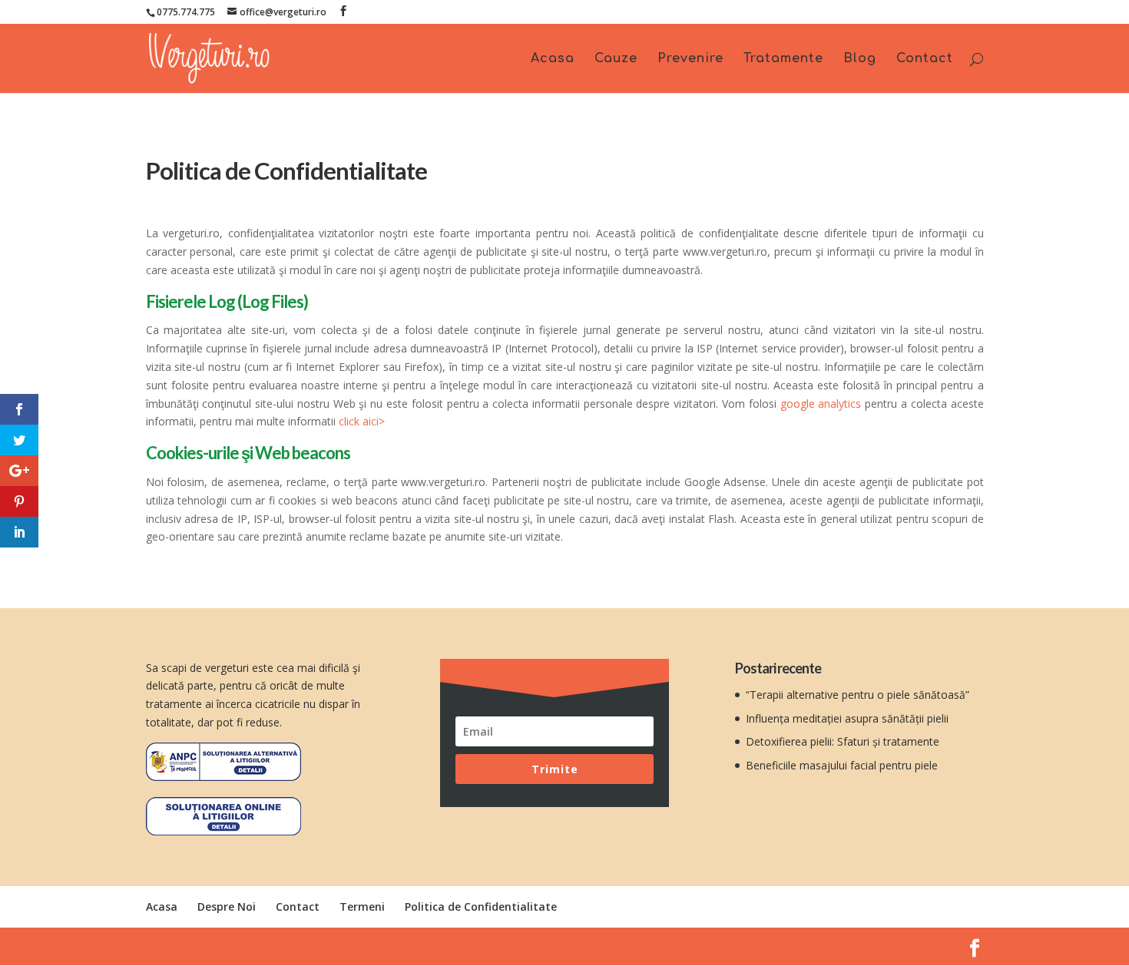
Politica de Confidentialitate (481, 906)
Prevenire (690, 59)
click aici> (362, 421)
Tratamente (783, 59)
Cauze (615, 59)
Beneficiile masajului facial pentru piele (842, 765)
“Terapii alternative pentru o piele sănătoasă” (857, 694)
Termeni (362, 906)
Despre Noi (226, 906)
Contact (924, 59)
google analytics (821, 403)
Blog (859, 59)
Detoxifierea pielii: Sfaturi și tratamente (842, 741)
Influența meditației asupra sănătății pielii (847, 718)
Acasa (552, 59)
